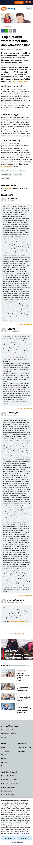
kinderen (22, 171)
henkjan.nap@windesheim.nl (18, 621)
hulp (15, 171)
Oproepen (21, 751)
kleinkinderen (6, 174)
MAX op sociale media (9, 783)
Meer (28, 665)
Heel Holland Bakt (7, 795)
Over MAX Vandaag (8, 730)
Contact (4, 737)
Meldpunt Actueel (7, 791)
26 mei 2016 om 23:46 (13, 201)
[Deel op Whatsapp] (6, 31)
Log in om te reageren (24, 324)
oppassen (5, 178)
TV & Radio (5, 751)
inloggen (9, 188)
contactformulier (7, 166)
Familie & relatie (6, 26)
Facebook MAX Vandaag (10, 776)
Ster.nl (21, 634)
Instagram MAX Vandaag (10, 780)
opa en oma (17, 174)
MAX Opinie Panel (20, 81)
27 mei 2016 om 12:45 (13, 331)
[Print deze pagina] (14, 31)
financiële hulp (7, 171)
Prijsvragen (5, 755)
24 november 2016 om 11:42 (14, 602)
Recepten (4, 762)
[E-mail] (10, 31)
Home (3, 747)
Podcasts (4, 766)
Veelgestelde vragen (8, 734)
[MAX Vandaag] (8, 8)
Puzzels (4, 758)
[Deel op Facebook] (3, 31)
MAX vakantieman (8, 787)
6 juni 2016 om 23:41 (12, 415)
